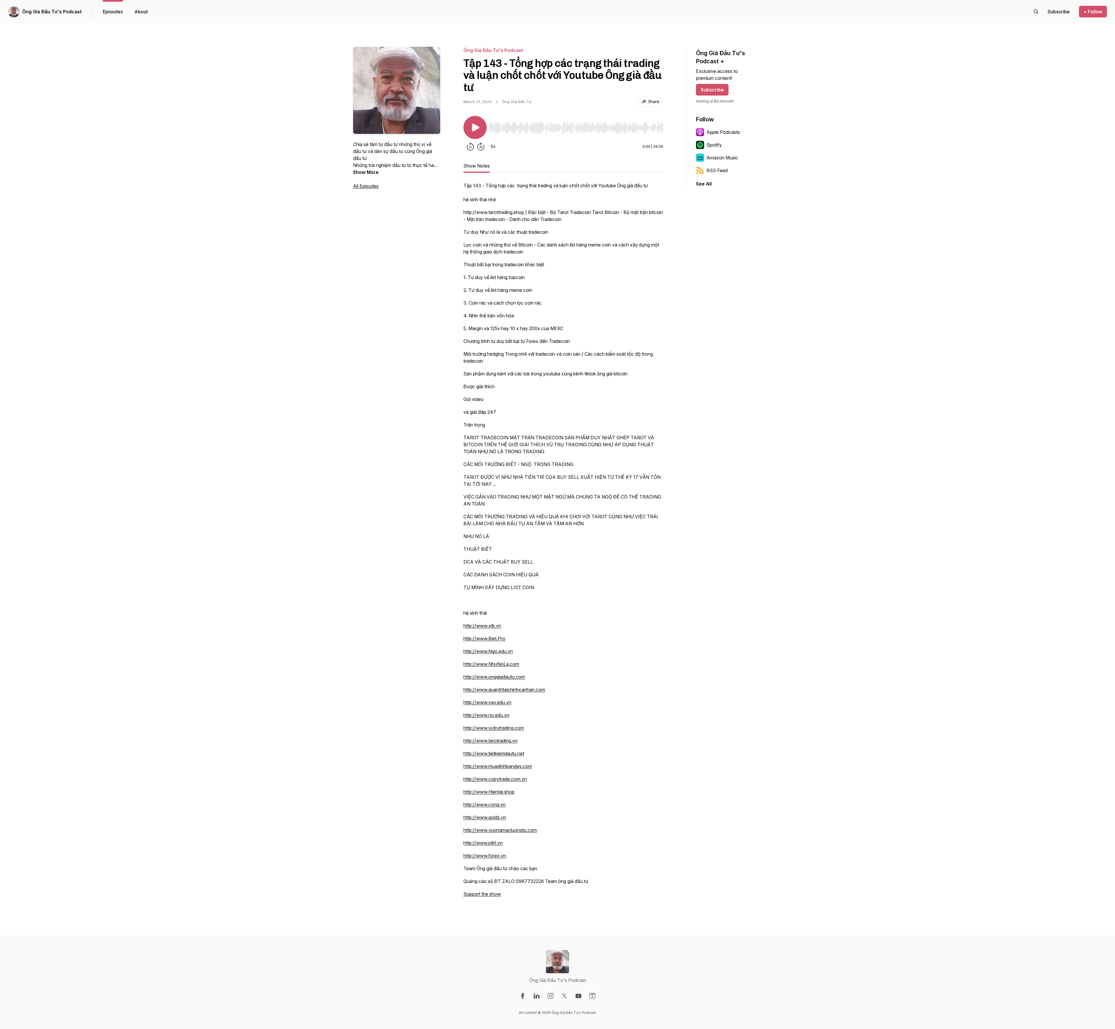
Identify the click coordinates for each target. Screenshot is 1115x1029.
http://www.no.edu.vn (486, 715)
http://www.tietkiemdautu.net (493, 753)
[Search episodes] (1036, 11)
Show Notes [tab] (476, 166)
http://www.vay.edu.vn (487, 702)
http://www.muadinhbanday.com (497, 766)
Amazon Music (722, 158)
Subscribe (712, 90)
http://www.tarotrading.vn (490, 741)
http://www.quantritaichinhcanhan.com (504, 689)
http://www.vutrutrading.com (493, 728)
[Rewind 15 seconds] (470, 147)
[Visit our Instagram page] (550, 996)
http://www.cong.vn (484, 804)
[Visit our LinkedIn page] (536, 996)
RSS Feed (717, 170)
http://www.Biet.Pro (484, 638)
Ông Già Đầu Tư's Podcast (52, 12)
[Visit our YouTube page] (578, 996)
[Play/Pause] (475, 127)
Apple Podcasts (723, 132)
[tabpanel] (563, 542)
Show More (366, 172)
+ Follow (1093, 12)
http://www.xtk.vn (482, 626)
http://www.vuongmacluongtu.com (500, 830)
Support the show (482, 894)
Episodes (113, 12)
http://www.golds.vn (484, 817)
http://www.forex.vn (484, 856)
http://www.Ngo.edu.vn (488, 651)
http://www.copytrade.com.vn (495, 779)
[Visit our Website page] (592, 996)
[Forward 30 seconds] (481, 147)
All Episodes (366, 186)
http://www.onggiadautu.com (494, 677)
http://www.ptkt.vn (483, 843)
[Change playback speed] (493, 147)
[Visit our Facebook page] (523, 996)
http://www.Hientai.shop (489, 792)
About (141, 12)
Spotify (714, 145)
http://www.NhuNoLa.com (491, 664)
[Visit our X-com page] (564, 996)
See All (704, 184)
